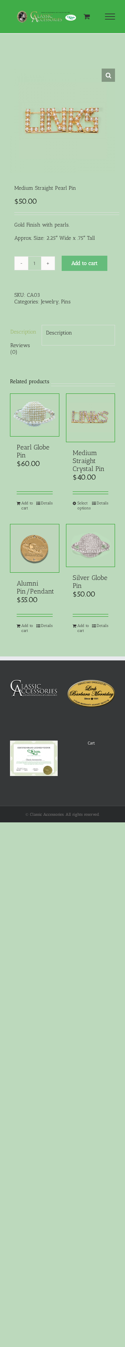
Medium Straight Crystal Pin (89, 461)
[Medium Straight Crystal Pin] (90, 417)
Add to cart (84, 263)
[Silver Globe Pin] (90, 545)
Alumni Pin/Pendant (35, 587)
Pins (66, 301)
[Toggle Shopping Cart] (87, 16)
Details (47, 503)
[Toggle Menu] (110, 17)
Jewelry (50, 301)
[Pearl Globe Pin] (34, 415)
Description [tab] (23, 332)
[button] (108, 75)
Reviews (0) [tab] (20, 348)
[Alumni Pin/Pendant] (34, 548)
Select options (83, 505)
